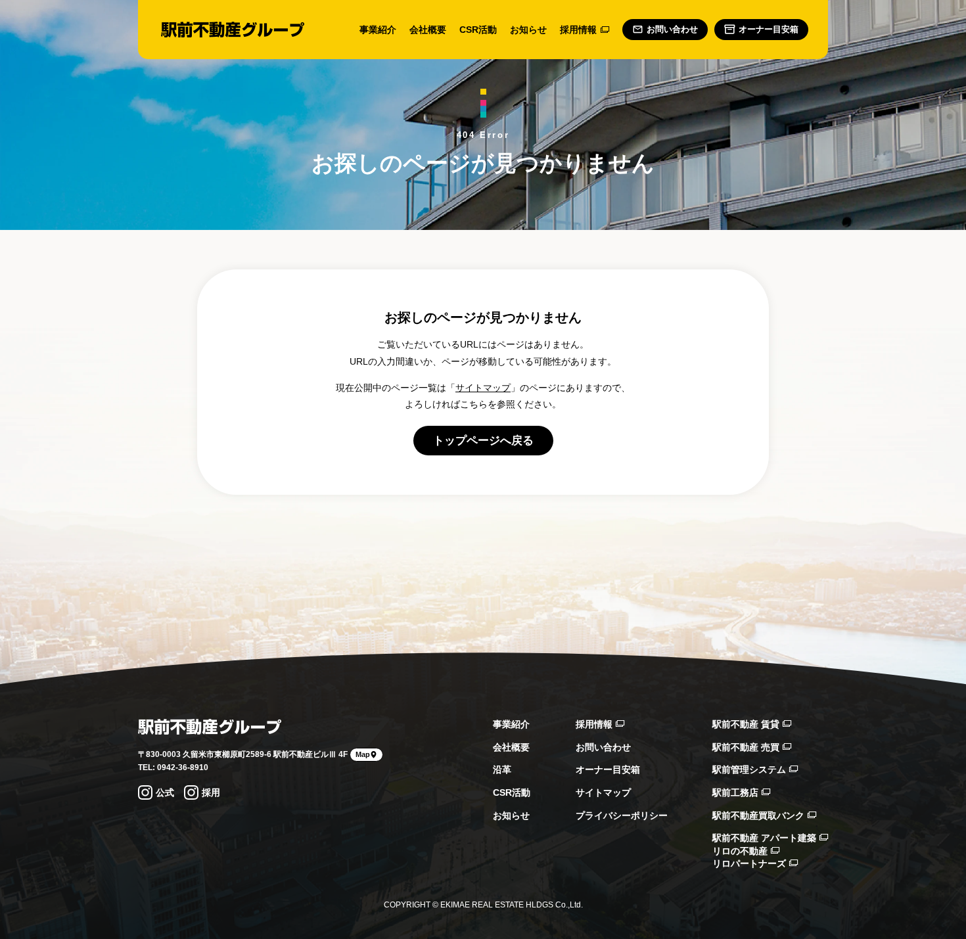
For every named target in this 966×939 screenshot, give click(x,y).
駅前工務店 (736, 792)
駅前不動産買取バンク (759, 815)
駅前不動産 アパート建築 (765, 838)
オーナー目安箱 (608, 769)
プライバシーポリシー (622, 815)
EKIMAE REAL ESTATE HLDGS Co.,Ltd (510, 904)
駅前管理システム (750, 769)
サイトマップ (483, 387)
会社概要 (427, 29)
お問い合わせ (603, 747)
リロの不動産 (741, 851)
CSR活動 (478, 29)
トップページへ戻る (483, 440)
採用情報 (578, 29)
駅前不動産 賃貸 (747, 724)
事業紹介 (377, 29)
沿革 (502, 769)
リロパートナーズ (750, 863)
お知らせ (528, 29)
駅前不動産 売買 (747, 747)
